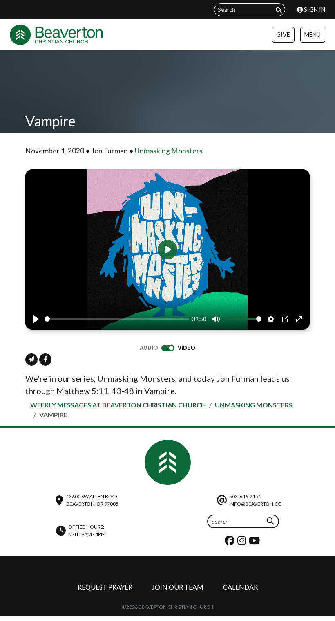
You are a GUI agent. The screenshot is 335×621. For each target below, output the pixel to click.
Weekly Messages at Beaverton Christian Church (118, 405)
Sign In (314, 9)
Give (283, 34)
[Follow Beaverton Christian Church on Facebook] (231, 542)
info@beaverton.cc (255, 504)
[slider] (117, 319)
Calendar (240, 587)
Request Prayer (105, 587)
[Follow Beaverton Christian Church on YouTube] (255, 542)
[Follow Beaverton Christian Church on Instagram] (242, 542)
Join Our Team (177, 587)
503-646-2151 (245, 496)
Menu (312, 34)
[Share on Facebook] (45, 359)
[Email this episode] (31, 359)
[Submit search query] (278, 10)
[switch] (167, 348)
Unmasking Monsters (169, 150)
